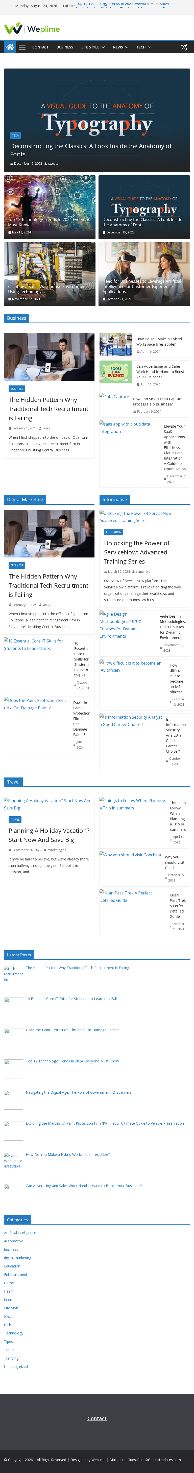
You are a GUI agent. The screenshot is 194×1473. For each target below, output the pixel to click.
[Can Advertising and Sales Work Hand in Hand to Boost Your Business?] (116, 375)
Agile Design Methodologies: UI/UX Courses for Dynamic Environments (173, 627)
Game (9, 1282)
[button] (102, 47)
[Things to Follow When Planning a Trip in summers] (133, 822)
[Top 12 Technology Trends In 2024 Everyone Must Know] (49, 207)
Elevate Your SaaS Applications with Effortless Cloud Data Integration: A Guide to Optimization (175, 447)
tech (15, 135)
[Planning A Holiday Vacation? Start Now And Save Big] (49, 804)
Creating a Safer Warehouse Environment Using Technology (47, 289)
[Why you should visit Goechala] (130, 868)
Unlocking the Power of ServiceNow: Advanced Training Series (136, 552)
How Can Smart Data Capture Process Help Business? (158, 401)
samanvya (143, 571)
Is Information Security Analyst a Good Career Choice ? (176, 735)
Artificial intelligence (20, 1232)
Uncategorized (16, 1366)
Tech (141, 47)
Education (113, 532)
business (17, 389)
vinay (46, 428)
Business (65, 47)
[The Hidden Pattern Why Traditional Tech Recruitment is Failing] (49, 357)
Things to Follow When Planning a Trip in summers (178, 816)
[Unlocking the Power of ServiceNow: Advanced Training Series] (145, 517)
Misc (8, 1316)
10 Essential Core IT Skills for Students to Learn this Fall (81, 659)
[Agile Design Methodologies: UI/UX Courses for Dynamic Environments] (128, 633)
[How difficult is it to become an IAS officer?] (133, 684)
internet (10, 1299)
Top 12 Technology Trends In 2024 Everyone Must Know (122, 5)
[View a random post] (184, 47)
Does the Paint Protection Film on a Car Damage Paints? (81, 718)
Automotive (13, 1241)
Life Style (90, 47)
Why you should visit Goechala (174, 862)
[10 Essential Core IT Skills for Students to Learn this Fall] (37, 665)
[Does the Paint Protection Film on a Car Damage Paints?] (36, 725)
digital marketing (17, 1257)
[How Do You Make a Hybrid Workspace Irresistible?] (116, 345)
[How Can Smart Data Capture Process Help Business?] (114, 405)
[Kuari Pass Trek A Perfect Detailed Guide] (133, 912)
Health (9, 1291)
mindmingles (56, 850)
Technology (13, 1333)
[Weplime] (10, 47)
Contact (40, 47)
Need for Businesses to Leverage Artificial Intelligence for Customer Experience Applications (142, 286)
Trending (11, 1358)
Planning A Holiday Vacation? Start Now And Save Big (49, 835)
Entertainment (15, 1274)
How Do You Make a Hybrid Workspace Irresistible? (159, 341)
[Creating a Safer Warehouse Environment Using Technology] (49, 274)
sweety (53, 163)
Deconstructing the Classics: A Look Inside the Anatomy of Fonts (91, 150)
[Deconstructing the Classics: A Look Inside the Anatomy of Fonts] (97, 72)
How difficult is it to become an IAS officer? (176, 678)
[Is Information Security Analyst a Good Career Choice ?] (131, 742)
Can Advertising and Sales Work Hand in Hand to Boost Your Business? (160, 371)
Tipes (8, 1341)
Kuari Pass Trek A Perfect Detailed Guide (178, 906)
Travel (15, 819)
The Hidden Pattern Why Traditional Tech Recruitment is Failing (48, 408)
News (118, 47)
